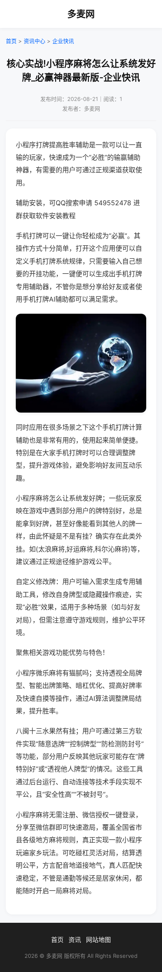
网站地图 (98, 940)
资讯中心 (34, 41)
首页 (11, 41)
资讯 (75, 940)
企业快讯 (63, 41)
